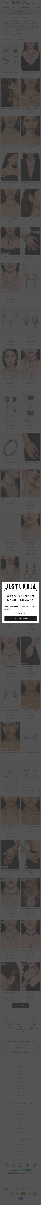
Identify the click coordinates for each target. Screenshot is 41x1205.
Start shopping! (21, 618)
